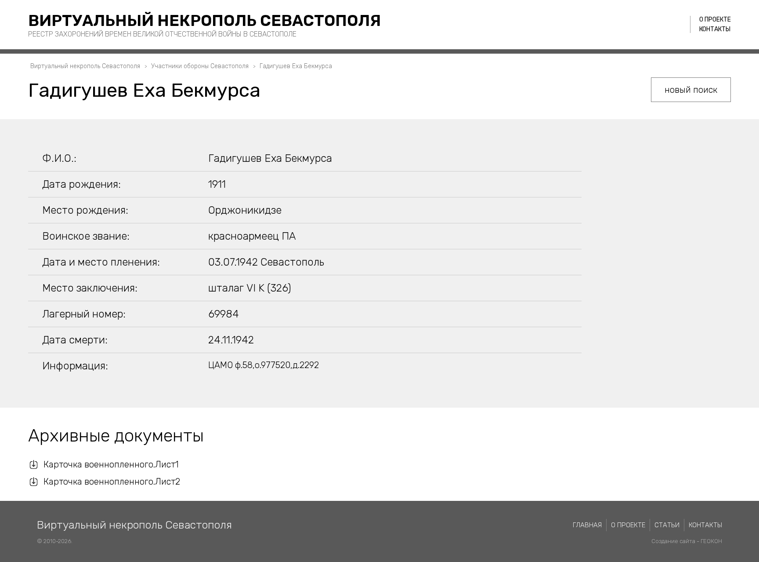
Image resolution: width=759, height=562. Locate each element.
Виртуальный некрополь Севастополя (204, 20)
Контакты (714, 29)
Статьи (666, 525)
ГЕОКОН (711, 541)
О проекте (715, 19)
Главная (587, 525)
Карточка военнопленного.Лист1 (111, 464)
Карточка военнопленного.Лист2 (111, 481)
